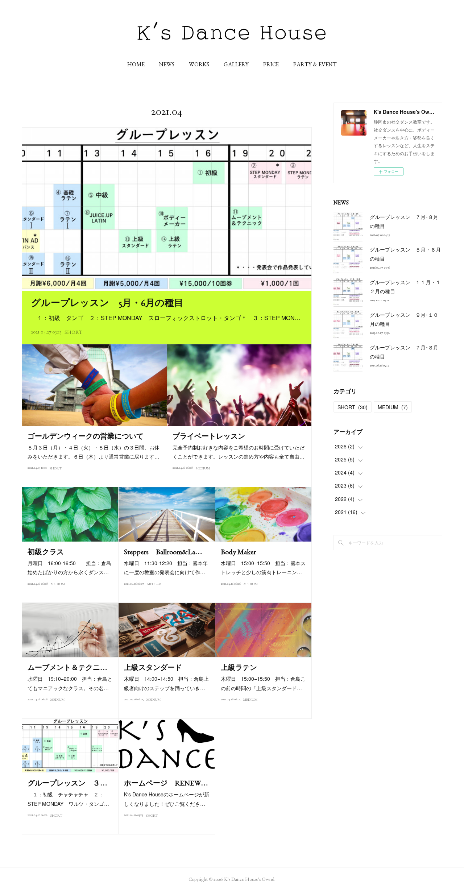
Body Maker (238, 551)
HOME (136, 64)
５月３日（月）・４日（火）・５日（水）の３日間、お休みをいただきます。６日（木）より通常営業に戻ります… (94, 452)
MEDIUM (203, 468)
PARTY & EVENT (315, 64)
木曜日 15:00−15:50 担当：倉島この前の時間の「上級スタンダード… (263, 683)
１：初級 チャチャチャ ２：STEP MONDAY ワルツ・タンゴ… (68, 799)
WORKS (199, 64)
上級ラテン (239, 667)
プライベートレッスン (209, 436)
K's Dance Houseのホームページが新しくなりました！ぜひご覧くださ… (166, 799)
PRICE (271, 64)
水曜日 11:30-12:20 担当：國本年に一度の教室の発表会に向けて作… (166, 567)
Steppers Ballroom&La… (163, 551)
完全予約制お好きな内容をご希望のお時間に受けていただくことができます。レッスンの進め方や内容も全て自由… (238, 452)
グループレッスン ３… (67, 783)
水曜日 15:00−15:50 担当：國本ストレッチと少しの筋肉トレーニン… (263, 567)
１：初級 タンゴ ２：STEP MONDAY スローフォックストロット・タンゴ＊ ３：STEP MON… (166, 318)
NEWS (166, 64)
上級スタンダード (153, 667)
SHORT (73, 332)
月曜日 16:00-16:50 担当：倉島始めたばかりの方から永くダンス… (69, 567)
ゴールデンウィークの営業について (86, 436)
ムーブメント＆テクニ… (67, 667)
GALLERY (236, 64)
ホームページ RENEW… (166, 783)
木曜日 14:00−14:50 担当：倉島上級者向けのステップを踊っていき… (166, 683)
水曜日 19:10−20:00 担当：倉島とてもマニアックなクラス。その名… (70, 683)
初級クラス (46, 551)
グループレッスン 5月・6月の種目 (107, 303)
